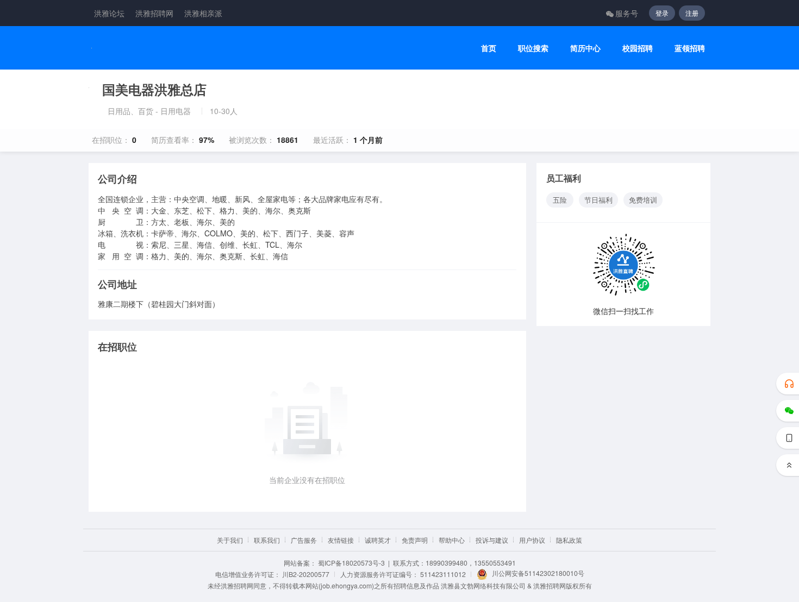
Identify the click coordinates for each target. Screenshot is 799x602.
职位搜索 (533, 48)
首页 (488, 48)
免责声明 (415, 539)
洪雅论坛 (109, 13)
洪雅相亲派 (203, 13)
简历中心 (585, 48)
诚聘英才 (378, 539)
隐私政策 (569, 539)
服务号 (626, 13)
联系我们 (267, 539)
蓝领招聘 (690, 48)
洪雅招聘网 (154, 13)
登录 (662, 12)
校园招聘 (637, 48)
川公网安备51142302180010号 (538, 573)
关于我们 (230, 539)
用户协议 (532, 539)
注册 (691, 12)
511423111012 (443, 574)
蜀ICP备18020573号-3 (351, 562)
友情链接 (341, 539)
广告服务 (304, 539)
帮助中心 (452, 539)
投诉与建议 (492, 539)
